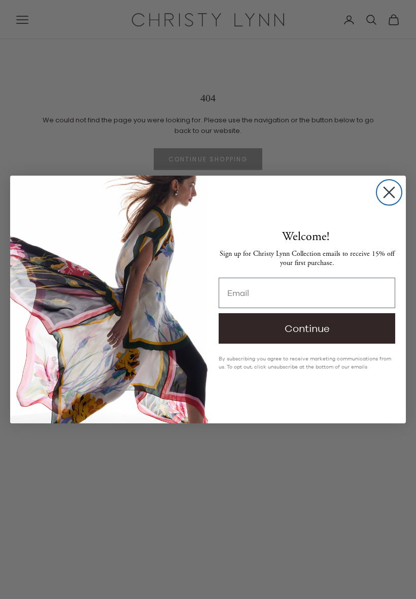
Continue (307, 328)
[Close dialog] (389, 192)
